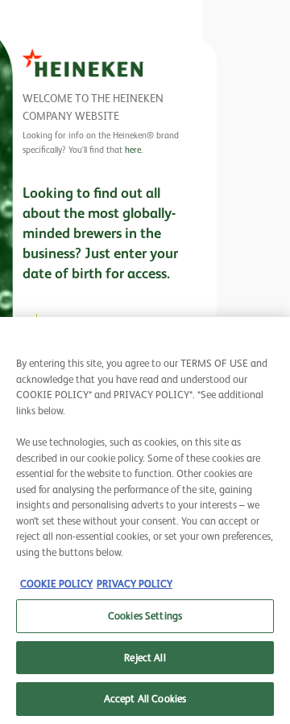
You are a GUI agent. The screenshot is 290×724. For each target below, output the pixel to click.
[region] (145, 520)
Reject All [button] (144, 658)
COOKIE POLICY (56, 584)
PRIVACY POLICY (134, 584)
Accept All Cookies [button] (145, 699)
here (133, 149)
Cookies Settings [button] (145, 616)
